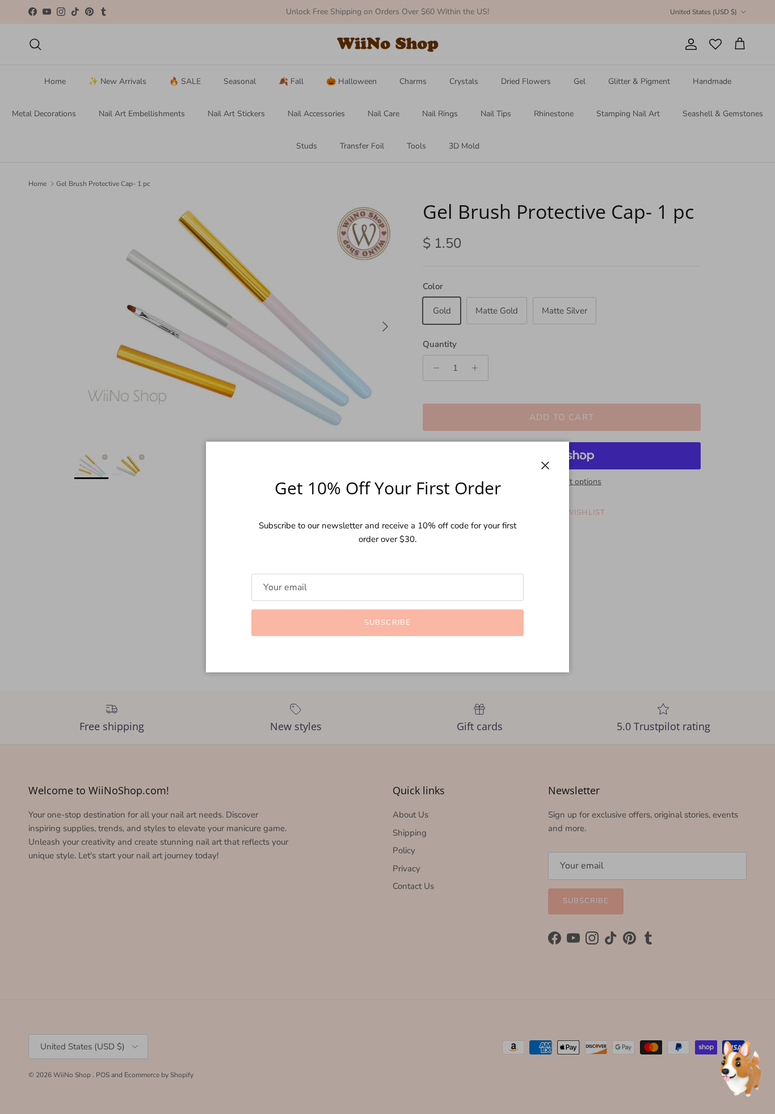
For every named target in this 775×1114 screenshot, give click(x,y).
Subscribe (387, 622)
